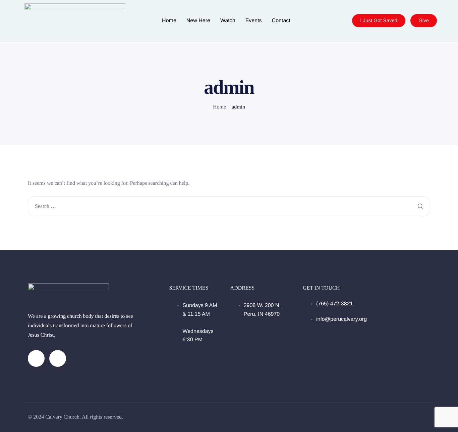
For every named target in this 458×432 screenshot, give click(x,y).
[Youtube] (57, 358)
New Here (198, 21)
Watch (227, 21)
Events (253, 21)
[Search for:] (229, 206)
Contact (281, 21)
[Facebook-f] (36, 358)
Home (169, 21)
